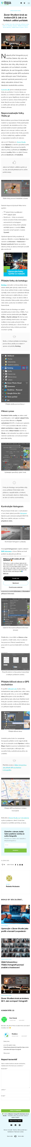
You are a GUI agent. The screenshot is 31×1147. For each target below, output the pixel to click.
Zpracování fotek (15, 10)
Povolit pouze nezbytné (15, 587)
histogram (23, 513)
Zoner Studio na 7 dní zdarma (19, 818)
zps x (26, 27)
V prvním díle (5, 89)
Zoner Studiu (21, 142)
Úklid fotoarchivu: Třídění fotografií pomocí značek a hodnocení (12, 964)
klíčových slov (12, 689)
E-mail (3, 1095)
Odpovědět (21, 1020)
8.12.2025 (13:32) (15, 1036)
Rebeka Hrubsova (13, 886)
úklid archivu (7, 27)
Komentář (4, 1068)
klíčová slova (25, 24)
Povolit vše (15, 578)
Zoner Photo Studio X (18, 27)
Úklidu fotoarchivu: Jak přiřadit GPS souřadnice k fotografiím (15, 767)
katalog (17, 24)
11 (4, 864)
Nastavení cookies (19, 1131)
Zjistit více (5, 573)
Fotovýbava (4, 925)
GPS (14, 24)
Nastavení (16, 583)
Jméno (3, 1089)
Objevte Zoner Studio (15, 1120)
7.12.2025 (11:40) (12, 1020)
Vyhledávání (10, 1131)
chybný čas (8, 24)
